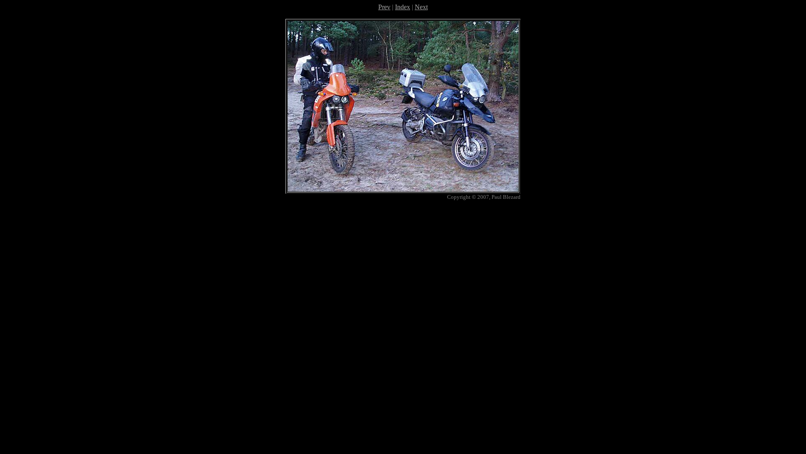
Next (421, 7)
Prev (384, 7)
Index (402, 7)
